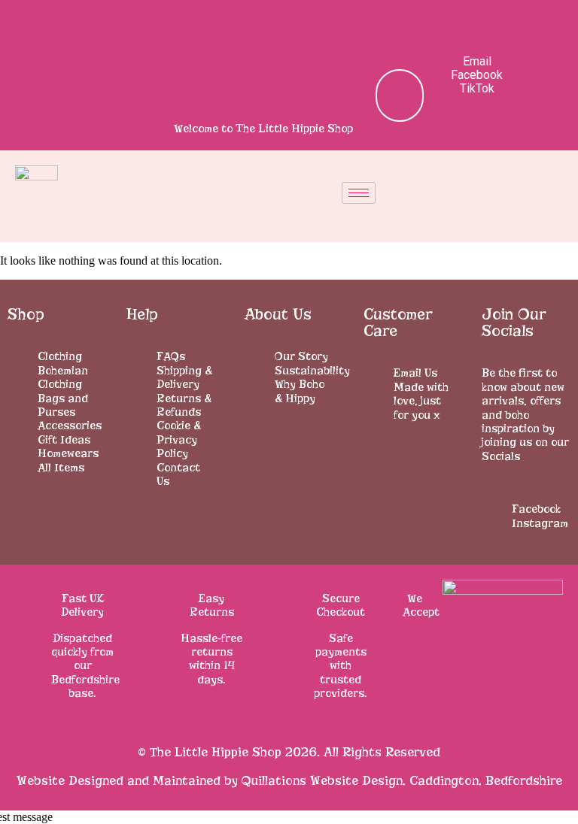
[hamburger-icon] (359, 193)
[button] (394, 26)
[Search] (379, 95)
